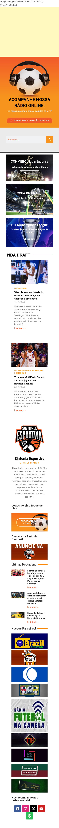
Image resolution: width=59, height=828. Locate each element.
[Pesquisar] (49, 139)
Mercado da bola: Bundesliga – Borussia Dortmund (36, 615)
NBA (24, 288)
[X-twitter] (33, 808)
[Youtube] (41, 808)
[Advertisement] (29, 32)
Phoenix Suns (20, 373)
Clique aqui (29, 173)
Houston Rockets (31, 371)
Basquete (18, 288)
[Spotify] (29, 815)
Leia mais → (20, 328)
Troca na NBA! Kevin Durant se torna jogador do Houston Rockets (29, 380)
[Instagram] (25, 808)
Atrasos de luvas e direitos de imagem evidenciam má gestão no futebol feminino (36, 598)
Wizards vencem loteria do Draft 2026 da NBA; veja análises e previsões (28, 295)
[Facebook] (17, 808)
